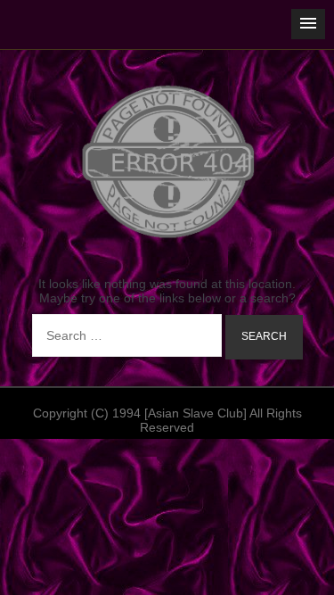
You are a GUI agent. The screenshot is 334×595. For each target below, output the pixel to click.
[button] (308, 24)
